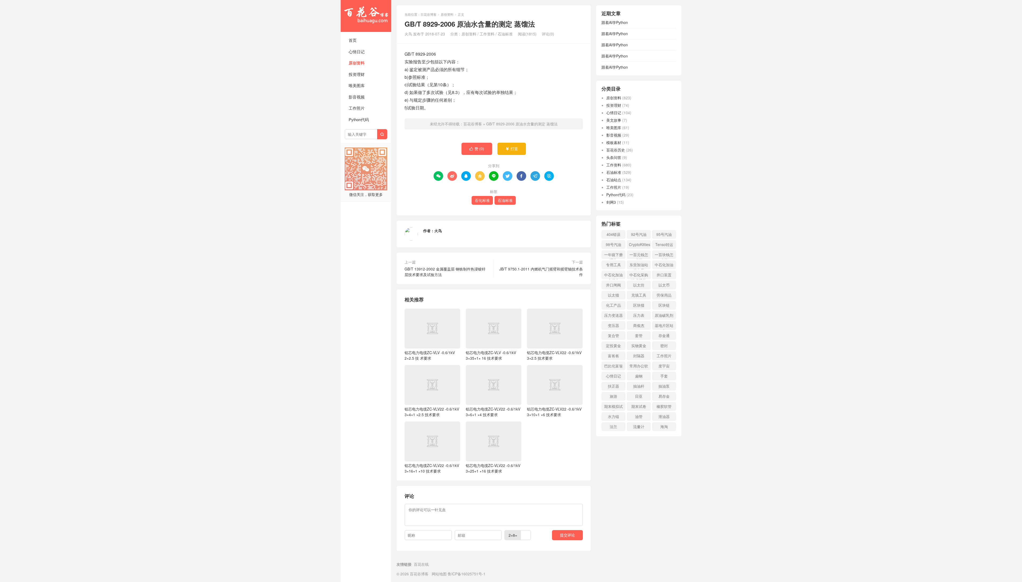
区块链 (664, 305)
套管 (638, 335)
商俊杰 (638, 325)
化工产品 (613, 305)
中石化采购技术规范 (638, 275)
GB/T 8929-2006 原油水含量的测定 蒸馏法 (522, 123)
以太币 (664, 285)
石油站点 (613, 179)
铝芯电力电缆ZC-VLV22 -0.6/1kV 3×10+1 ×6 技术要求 (554, 411)
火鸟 (438, 230)
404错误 (613, 234)
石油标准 (505, 33)
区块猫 (638, 305)
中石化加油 (664, 264)
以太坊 (638, 285)
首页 (353, 40)
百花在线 (421, 564)
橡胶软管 (664, 406)
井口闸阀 (613, 285)
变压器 (613, 325)
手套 (664, 376)
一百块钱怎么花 (664, 255)
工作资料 (487, 33)
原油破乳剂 (664, 315)
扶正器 (613, 386)
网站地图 (439, 573)
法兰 (613, 426)
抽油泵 (664, 386)
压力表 (638, 315)
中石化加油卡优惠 (613, 275)
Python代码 (359, 119)
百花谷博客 (366, 16)
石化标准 (482, 200)
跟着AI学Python (614, 22)
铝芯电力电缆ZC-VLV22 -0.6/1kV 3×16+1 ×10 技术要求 (432, 468)
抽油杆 (638, 386)
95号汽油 (664, 234)
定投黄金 (613, 345)
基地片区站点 (664, 326)
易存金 (664, 396)
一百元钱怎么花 (638, 255)
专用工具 (613, 264)
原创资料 (357, 63)
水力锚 (613, 416)
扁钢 (638, 376)
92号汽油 (638, 234)
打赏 (511, 148)
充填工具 (638, 295)
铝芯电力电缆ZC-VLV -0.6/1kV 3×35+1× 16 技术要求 (491, 355)
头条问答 (613, 157)
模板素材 (613, 142)
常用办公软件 (638, 366)
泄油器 (664, 416)
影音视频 (357, 97)
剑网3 (611, 202)
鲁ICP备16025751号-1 (466, 573)
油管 (638, 416)
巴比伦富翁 (613, 365)
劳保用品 (664, 295)
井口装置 (664, 274)
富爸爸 (613, 355)
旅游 (613, 396)
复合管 (613, 335)
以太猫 (613, 295)
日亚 (638, 396)
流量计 (638, 426)
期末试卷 (638, 406)
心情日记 (357, 51)
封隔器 (638, 355)
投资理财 (357, 74)
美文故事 (613, 120)
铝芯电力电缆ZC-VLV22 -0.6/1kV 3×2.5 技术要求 (554, 355)
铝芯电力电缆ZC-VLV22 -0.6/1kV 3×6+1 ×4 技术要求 (493, 411)
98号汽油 (613, 244)
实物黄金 (638, 345)
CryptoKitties (639, 244)
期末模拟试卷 (613, 407)
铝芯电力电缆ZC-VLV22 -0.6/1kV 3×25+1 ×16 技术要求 (493, 468)
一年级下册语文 (613, 255)
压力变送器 (613, 315)
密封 (664, 345)
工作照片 (357, 108)
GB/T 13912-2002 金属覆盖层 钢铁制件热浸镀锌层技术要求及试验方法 (445, 271)
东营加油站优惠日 (638, 265)
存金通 (664, 335)
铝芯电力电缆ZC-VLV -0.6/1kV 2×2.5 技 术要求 (430, 355)
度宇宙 (664, 365)
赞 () (476, 148)
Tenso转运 (664, 244)
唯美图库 (357, 85)
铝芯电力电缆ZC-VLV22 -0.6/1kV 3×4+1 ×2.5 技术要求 (432, 411)
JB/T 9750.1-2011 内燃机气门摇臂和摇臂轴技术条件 (541, 271)
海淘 (664, 426)
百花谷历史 (615, 150)
